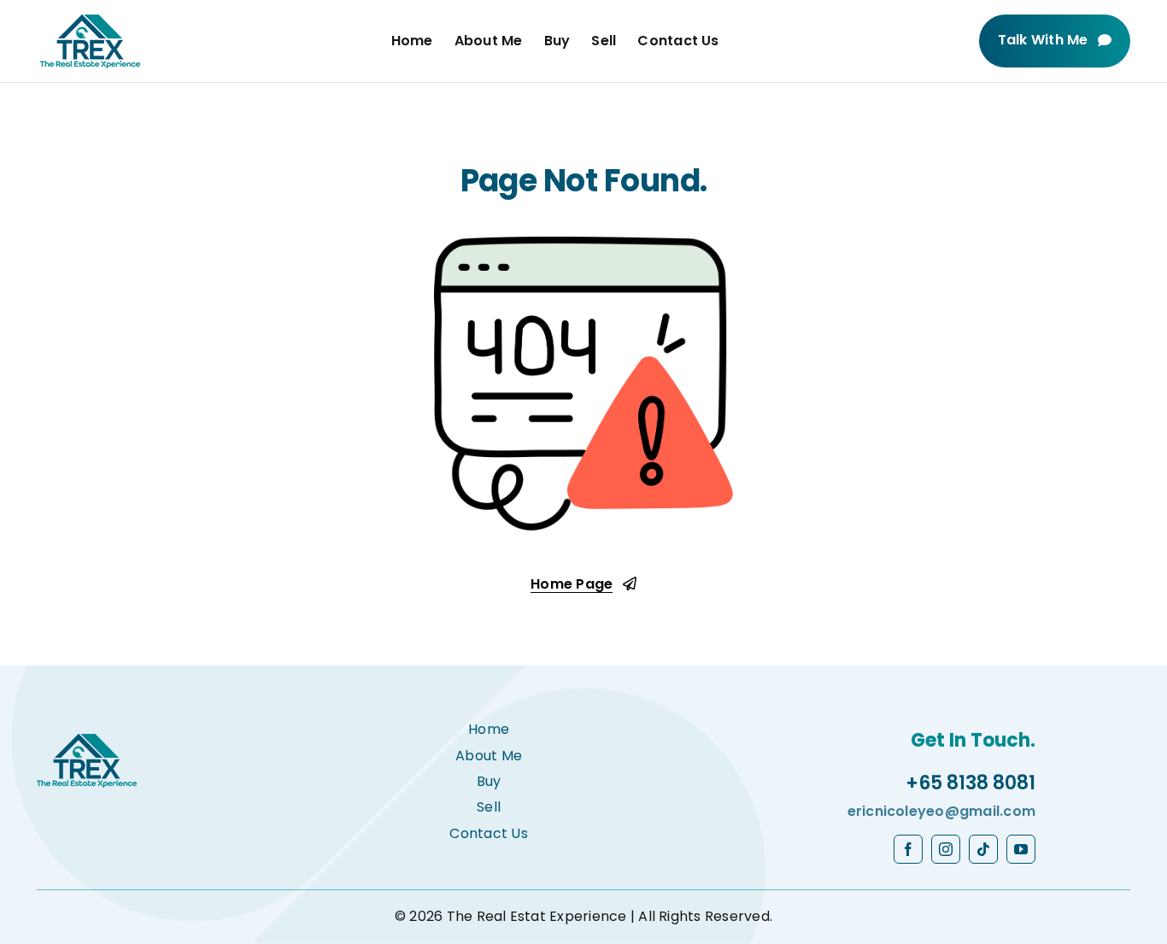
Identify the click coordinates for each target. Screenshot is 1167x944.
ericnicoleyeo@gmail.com (941, 811)
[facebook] (908, 849)
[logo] (90, 21)
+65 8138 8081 (970, 783)
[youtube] (1020, 849)
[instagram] (945, 849)
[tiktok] (983, 849)
